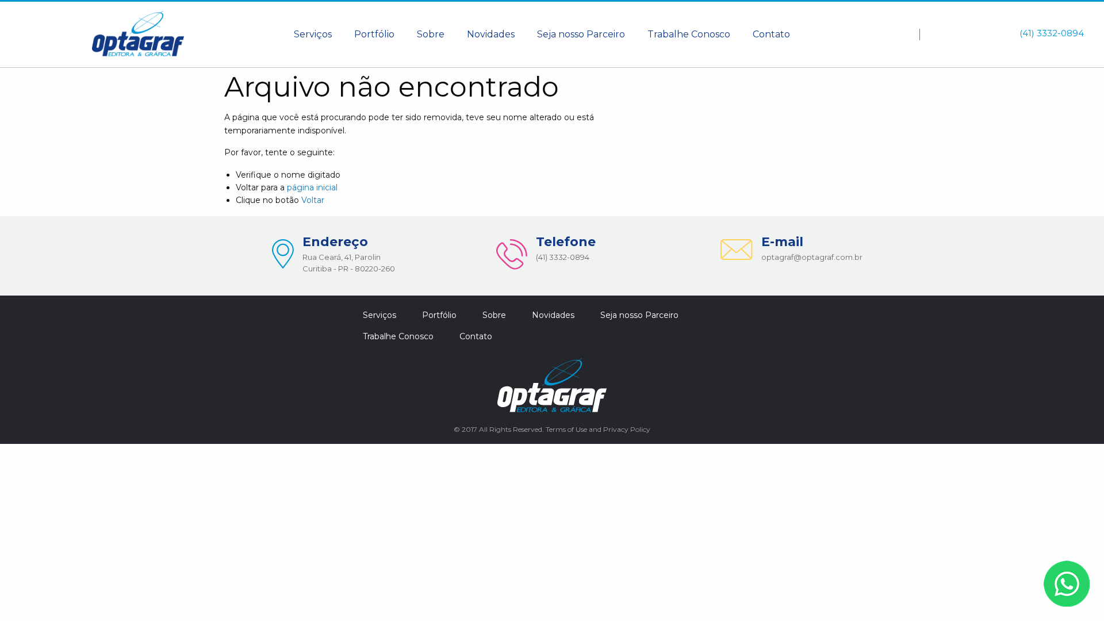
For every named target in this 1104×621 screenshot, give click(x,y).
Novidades (491, 34)
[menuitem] (313, 34)
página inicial (312, 187)
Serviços (313, 34)
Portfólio (374, 34)
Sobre (430, 34)
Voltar (312, 200)
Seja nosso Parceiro (581, 34)
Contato (771, 34)
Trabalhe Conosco (688, 34)
